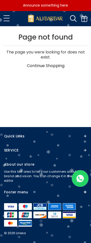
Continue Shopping (45, 66)
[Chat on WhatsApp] (80, 185)
